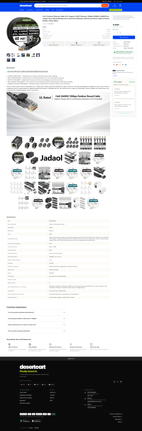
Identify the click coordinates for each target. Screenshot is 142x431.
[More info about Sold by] (131, 42)
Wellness (22, 10)
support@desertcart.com (94, 401)
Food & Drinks (39, 10)
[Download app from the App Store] (36, 420)
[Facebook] (121, 381)
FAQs (120, 422)
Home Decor (30, 10)
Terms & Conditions (116, 414)
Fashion (47, 10)
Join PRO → (115, 75)
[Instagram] (114, 381)
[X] (117, 381)
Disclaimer (118, 419)
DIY (53, 10)
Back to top (71, 358)
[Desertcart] (26, 5)
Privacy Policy (117, 416)
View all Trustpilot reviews (123, 113)
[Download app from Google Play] (25, 420)
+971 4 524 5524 (91, 407)
